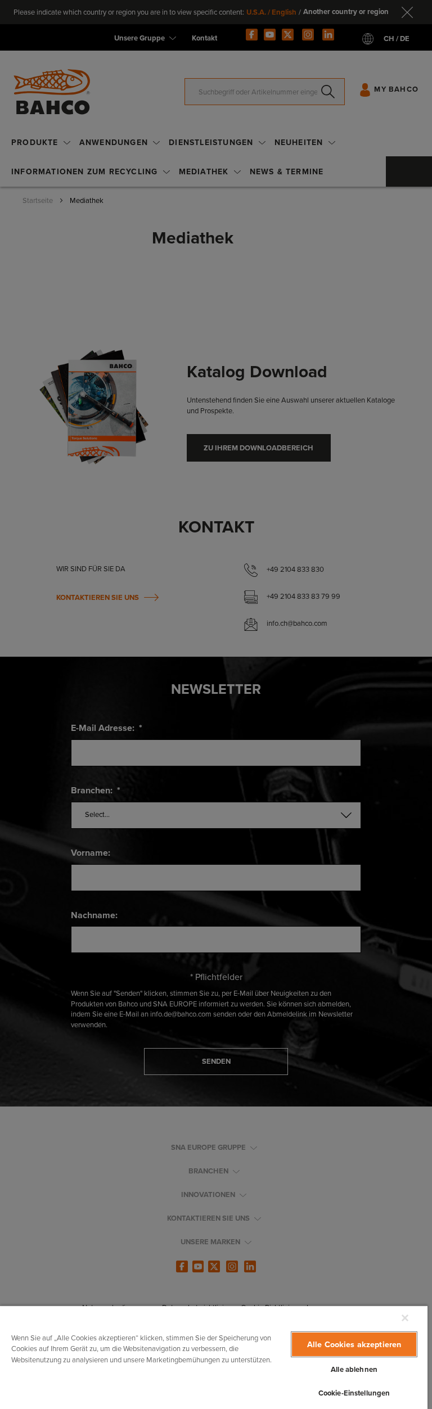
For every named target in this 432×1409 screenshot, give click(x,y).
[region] (214, 1357)
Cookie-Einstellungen (354, 1393)
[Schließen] (405, 1318)
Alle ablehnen (354, 1369)
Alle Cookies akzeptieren (354, 1344)
